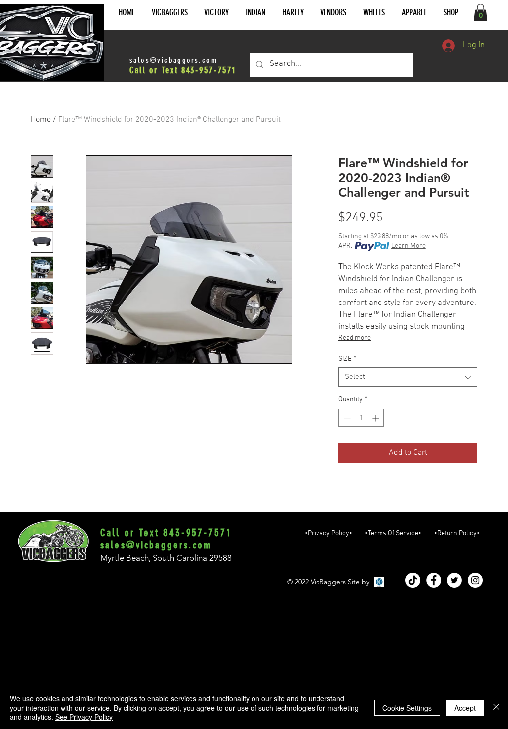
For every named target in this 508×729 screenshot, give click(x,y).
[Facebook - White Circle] (433, 580)
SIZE (347, 359)
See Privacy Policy (84, 717)
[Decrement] (346, 417)
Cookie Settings (407, 708)
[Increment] (376, 417)
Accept (465, 708)
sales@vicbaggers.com (173, 60)
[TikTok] (412, 580)
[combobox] (407, 377)
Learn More (408, 246)
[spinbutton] (361, 417)
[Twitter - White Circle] (454, 580)
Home (41, 119)
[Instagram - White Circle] (475, 580)
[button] (169, 12)
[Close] (496, 707)
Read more (354, 338)
